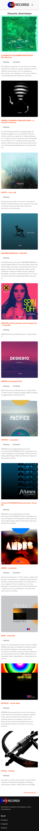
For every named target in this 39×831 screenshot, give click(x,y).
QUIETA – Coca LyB (8, 192)
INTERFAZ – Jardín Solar (10, 703)
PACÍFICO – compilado (9, 440)
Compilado (16, 62)
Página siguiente (31, 792)
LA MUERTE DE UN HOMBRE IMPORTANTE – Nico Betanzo (17, 56)
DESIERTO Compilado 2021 (11, 381)
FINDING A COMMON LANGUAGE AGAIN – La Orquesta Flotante (17, 121)
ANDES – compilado (9, 568)
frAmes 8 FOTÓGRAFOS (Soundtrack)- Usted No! (18, 504)
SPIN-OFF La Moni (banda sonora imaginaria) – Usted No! (19, 324)
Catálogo (6, 62)
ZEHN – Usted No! (8, 636)
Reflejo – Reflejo (7, 771)
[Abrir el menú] (32, 5)
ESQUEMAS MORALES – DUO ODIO (14, 253)
